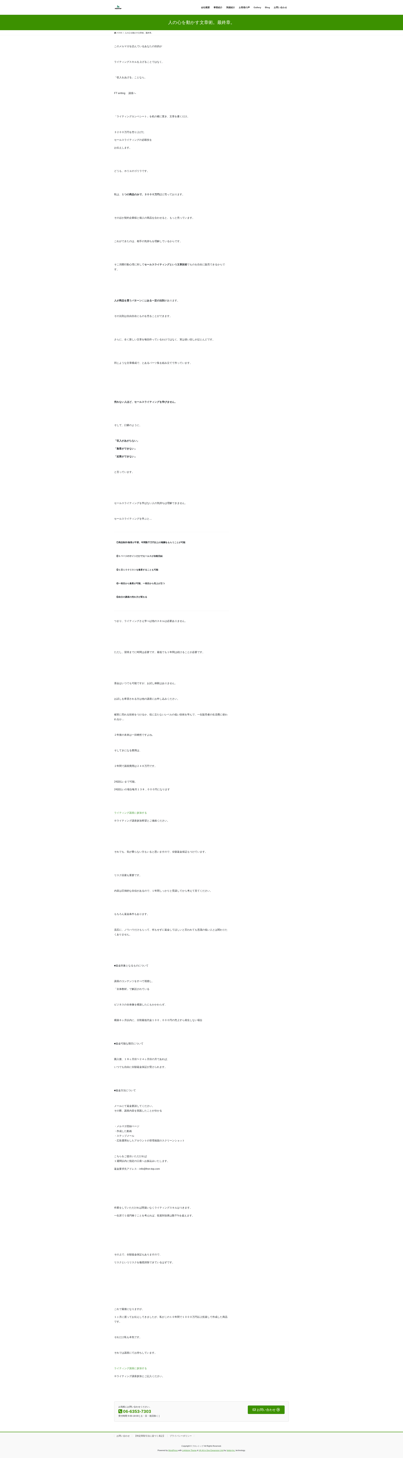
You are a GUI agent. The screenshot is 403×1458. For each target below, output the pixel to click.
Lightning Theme (189, 1450)
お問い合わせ (123, 1436)
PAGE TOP (391, 1411)
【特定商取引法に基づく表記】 (149, 1436)
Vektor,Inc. (231, 1450)
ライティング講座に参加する (130, 812)
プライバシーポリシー (181, 1436)
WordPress (173, 1450)
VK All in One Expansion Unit (211, 1450)
